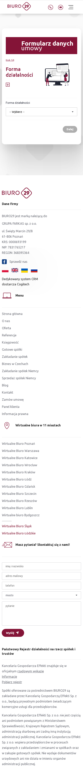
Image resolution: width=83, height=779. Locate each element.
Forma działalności (18, 103)
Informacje (9, 676)
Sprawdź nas (18, 261)
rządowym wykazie (30, 671)
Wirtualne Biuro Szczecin (19, 493)
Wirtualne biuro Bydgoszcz (21, 515)
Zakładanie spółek (15, 356)
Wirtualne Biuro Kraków (18, 472)
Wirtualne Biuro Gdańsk (18, 486)
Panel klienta (10, 406)
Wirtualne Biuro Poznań (18, 443)
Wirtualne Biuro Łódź (17, 479)
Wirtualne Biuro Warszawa (20, 450)
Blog (5, 385)
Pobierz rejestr (12, 682)
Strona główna (12, 314)
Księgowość (10, 342)
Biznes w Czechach (15, 364)
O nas (6, 321)
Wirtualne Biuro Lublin (17, 508)
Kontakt (7, 392)
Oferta (6, 328)
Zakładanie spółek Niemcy (20, 371)
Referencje (9, 335)
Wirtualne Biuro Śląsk (17, 526)
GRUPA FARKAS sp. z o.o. (19, 223)
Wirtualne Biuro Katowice (19, 458)
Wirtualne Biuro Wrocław (19, 465)
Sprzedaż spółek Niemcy (19, 378)
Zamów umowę (13, 399)
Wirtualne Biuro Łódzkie (19, 533)
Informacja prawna (15, 414)
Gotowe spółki (12, 349)
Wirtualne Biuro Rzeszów (19, 501)
